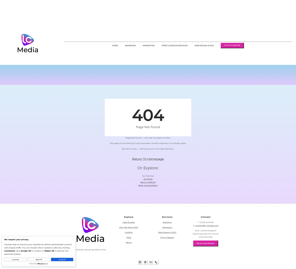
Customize (15, 259)
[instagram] (140, 262)
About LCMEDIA (148, 182)
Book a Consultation (148, 185)
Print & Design (167, 237)
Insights (129, 232)
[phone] (156, 262)
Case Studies (129, 222)
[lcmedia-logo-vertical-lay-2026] (90, 216)
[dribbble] (145, 262)
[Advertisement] (69, 16)
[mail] (151, 262)
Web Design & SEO (167, 232)
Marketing (167, 227)
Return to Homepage (148, 159)
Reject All (39, 259)
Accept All (62, 259)
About (129, 242)
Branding (167, 222)
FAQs (128, 237)
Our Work (148, 179)
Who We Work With (128, 227)
